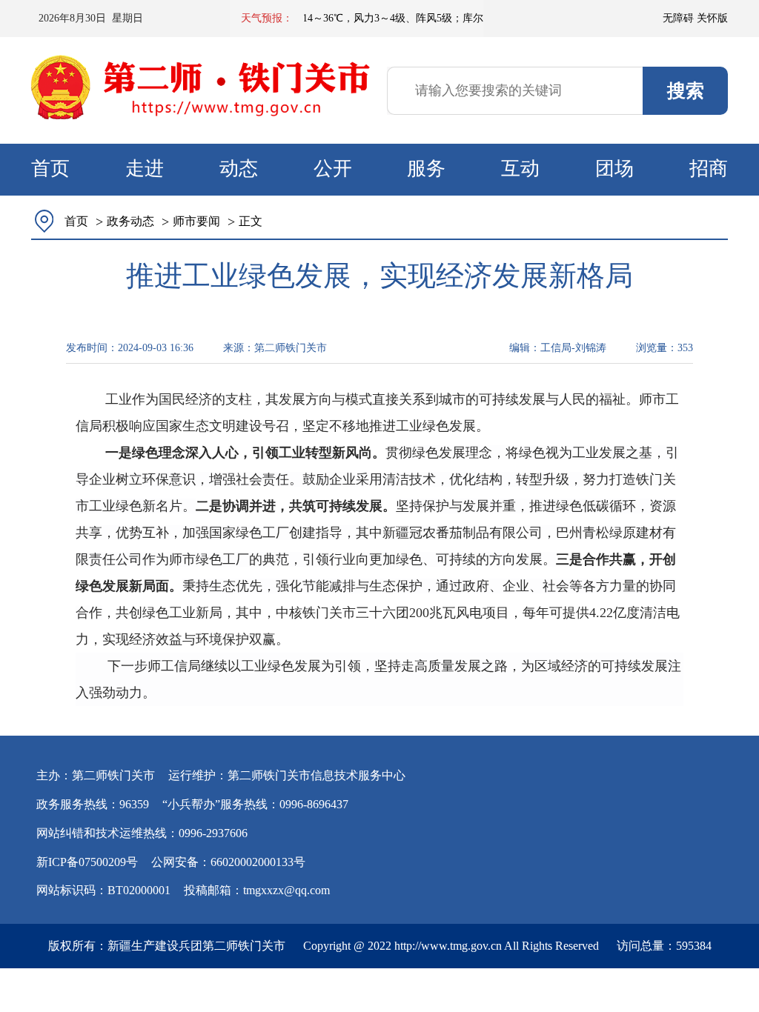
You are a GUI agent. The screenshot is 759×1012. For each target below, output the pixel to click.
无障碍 (678, 18)
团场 (614, 168)
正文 (250, 221)
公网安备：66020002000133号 (228, 862)
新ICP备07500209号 (87, 862)
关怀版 (712, 18)
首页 (50, 168)
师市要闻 (196, 221)
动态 (238, 168)
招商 (708, 168)
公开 (333, 168)
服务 (426, 168)
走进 (144, 168)
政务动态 (130, 221)
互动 (520, 168)
